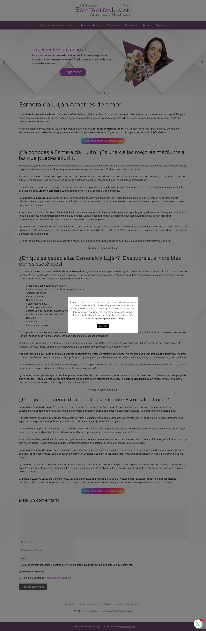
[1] (198, 625)
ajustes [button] (98, 318)
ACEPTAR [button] (103, 326)
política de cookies (113, 318)
